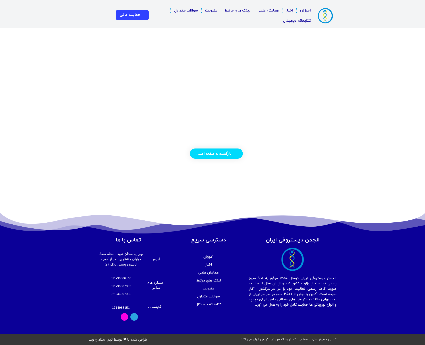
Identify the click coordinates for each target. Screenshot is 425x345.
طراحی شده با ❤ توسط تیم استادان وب (118, 339)
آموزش (305, 10)
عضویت (211, 10)
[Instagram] (124, 317)
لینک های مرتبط (237, 10)
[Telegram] (134, 317)
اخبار (289, 10)
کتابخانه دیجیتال (297, 20)
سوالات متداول (186, 10)
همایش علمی (268, 10)
